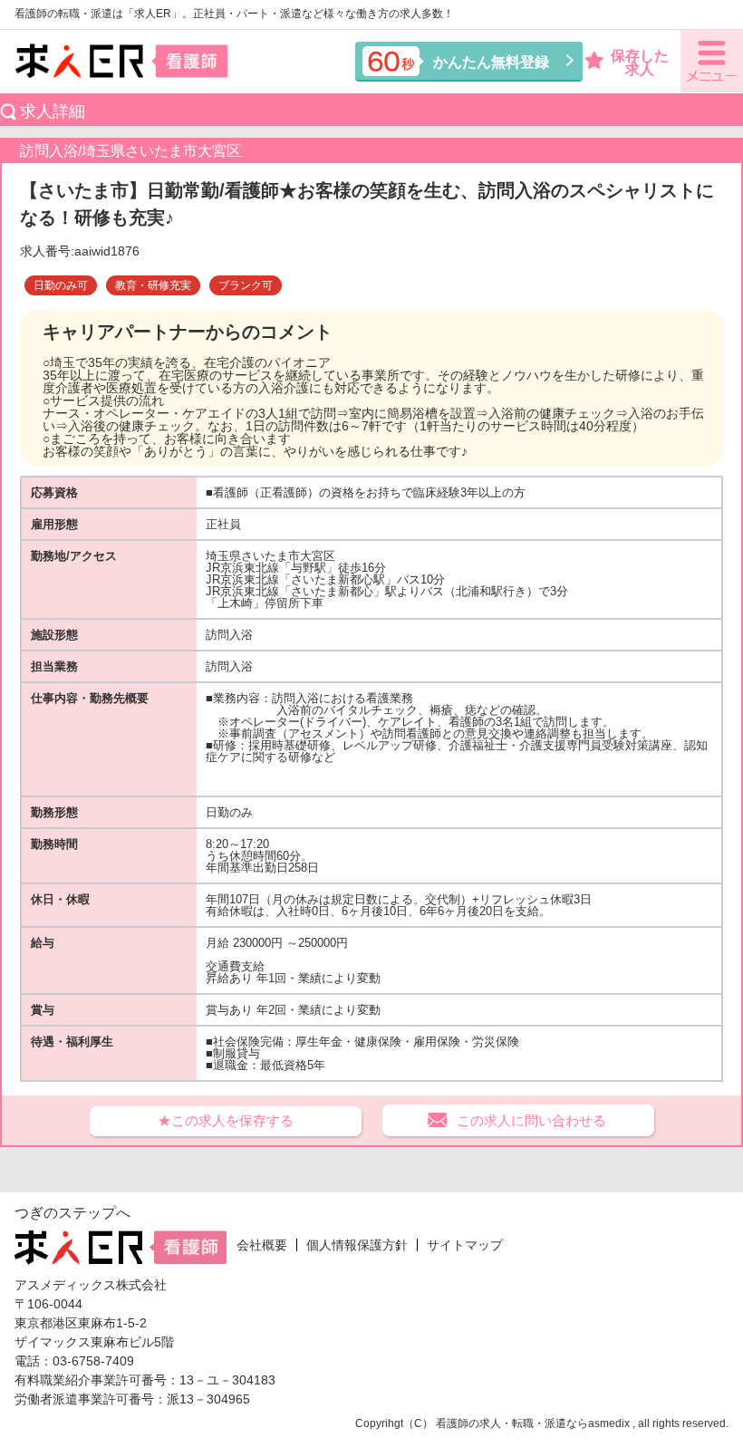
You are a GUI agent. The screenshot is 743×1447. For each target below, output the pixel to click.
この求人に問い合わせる (531, 1120)
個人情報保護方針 (357, 1245)
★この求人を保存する (226, 1120)
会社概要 (261, 1245)
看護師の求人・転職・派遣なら (512, 1423)
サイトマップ (465, 1245)
